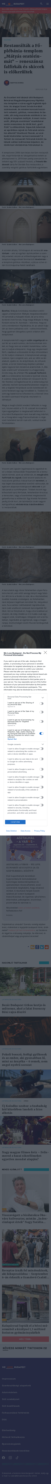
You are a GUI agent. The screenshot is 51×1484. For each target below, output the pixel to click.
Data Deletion (11, 831)
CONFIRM (15, 822)
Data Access (25, 831)
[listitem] (25, 697)
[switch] (41, 703)
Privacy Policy (39, 831)
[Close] (46, 653)
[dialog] (25, 742)
